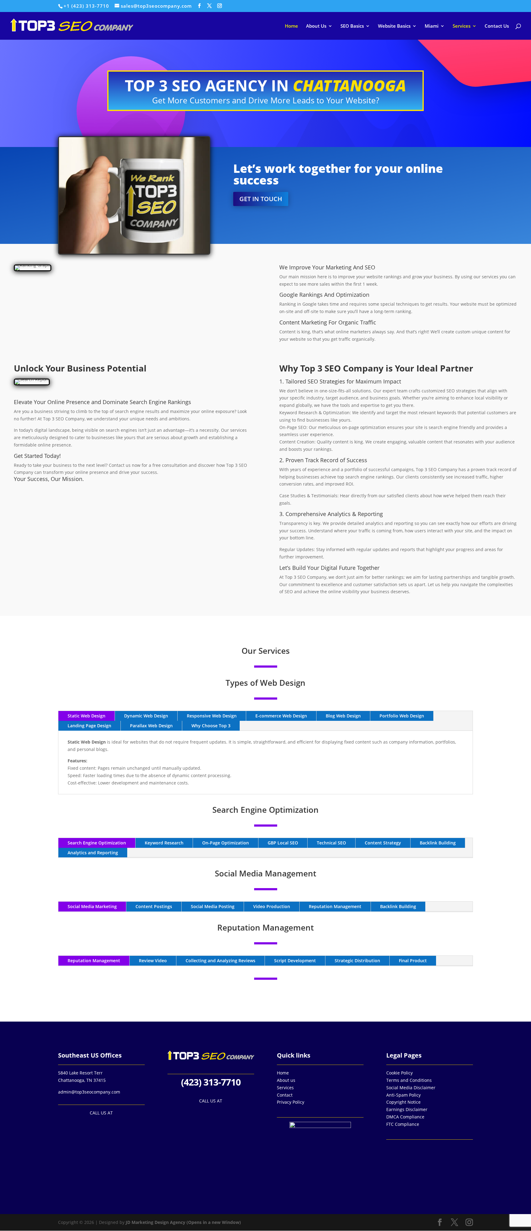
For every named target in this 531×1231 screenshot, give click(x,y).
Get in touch (260, 199)
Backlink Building (438, 843)
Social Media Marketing (92, 906)
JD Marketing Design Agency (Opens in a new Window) (183, 1222)
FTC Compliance (402, 1124)
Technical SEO (331, 843)
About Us (316, 26)
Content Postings (154, 906)
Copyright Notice (403, 1102)
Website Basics (394, 26)
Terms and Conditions (409, 1080)
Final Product (413, 960)
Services (461, 26)
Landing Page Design (89, 726)
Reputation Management (335, 906)
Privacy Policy (290, 1102)
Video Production (271, 906)
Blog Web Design (343, 716)
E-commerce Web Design (281, 716)
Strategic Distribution (357, 960)
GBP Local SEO (283, 843)
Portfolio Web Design (402, 716)
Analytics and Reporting (93, 853)
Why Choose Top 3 (210, 726)
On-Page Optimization (225, 843)
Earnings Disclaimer (406, 1109)
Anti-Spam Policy (403, 1095)
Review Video (153, 960)
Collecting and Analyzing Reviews (220, 960)
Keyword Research (164, 843)
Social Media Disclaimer (410, 1087)
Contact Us (497, 26)
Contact (285, 1095)
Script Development (295, 960)
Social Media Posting (212, 906)
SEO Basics (352, 26)
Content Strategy (383, 843)
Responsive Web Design (212, 716)
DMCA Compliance (405, 1117)
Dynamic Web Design (146, 716)
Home (291, 26)
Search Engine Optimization (97, 843)
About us (286, 1080)
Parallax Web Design (151, 726)
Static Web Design (86, 716)
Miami (432, 26)
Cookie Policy (399, 1073)
